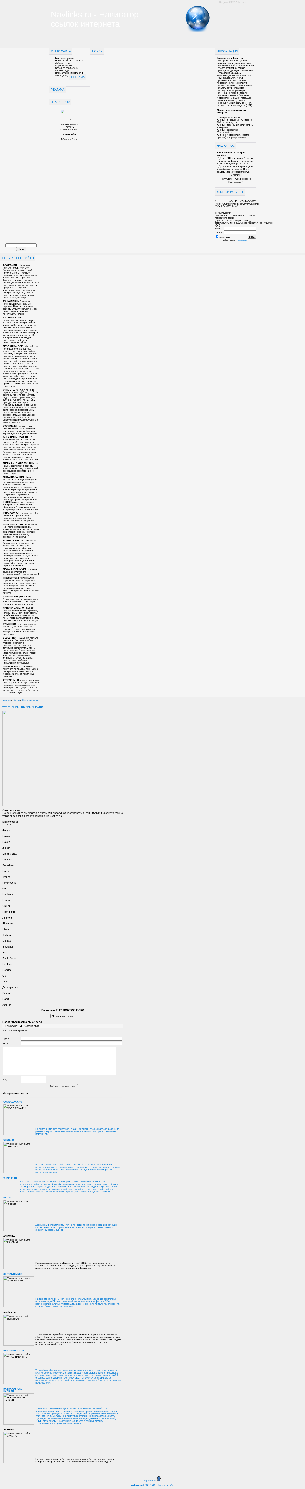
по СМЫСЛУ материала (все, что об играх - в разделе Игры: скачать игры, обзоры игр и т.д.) (235, 169)
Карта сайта (150, 1480)
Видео (16, 700)
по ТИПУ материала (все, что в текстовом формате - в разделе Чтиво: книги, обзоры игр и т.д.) (235, 161)
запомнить (224, 237)
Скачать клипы (30, 700)
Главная (6, 700)
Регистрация (242, 240)
